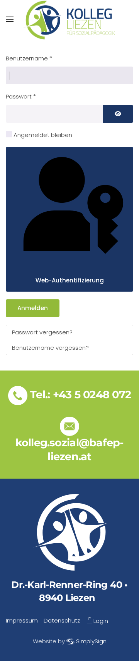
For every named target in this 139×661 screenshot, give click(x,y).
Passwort (21, 96)
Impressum (22, 620)
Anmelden (32, 308)
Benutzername (29, 58)
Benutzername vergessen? (50, 348)
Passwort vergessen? (42, 332)
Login (100, 621)
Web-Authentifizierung (70, 280)
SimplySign (91, 641)
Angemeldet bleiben (43, 135)
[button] (10, 19)
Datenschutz (62, 620)
